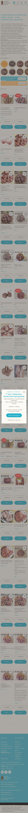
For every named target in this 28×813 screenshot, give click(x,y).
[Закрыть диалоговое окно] (24, 392)
